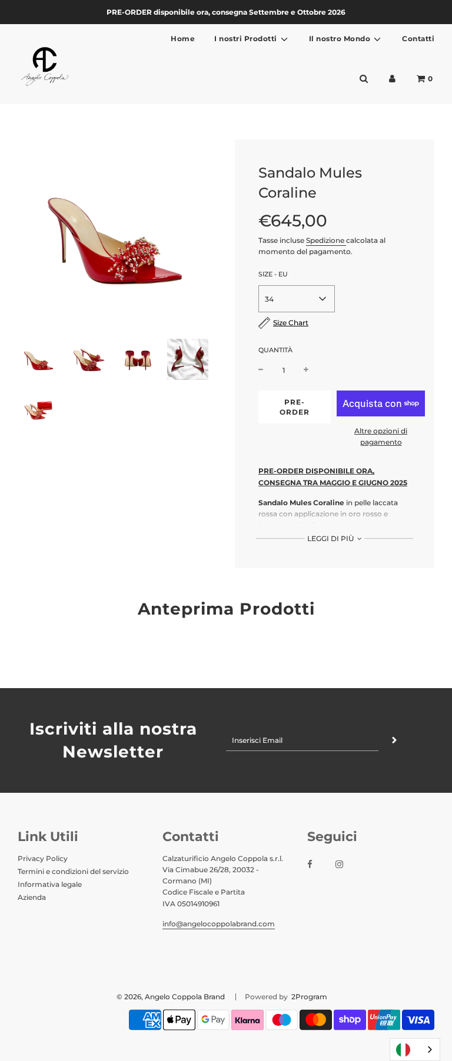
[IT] (415, 1049)
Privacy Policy (43, 858)
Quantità (275, 350)
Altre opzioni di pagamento (380, 436)
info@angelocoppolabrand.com (218, 923)
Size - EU (273, 274)
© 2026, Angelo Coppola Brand (171, 996)
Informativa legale (50, 884)
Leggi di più (331, 538)
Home (183, 38)
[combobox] (415, 1049)
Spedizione (326, 240)
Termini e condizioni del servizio (73, 871)
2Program (308, 996)
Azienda (32, 897)
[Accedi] (392, 78)
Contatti (418, 38)
